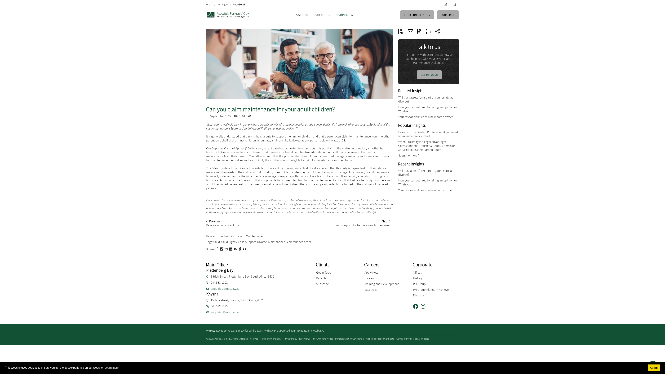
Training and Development (382, 284)
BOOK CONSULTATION (417, 15)
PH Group (419, 284)
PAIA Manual (305, 338)
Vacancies (371, 290)
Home (209, 4)
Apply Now (371, 272)
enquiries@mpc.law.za (225, 289)
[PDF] (401, 31)
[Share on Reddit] (226, 249)
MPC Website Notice (323, 338)
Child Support (247, 242)
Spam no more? (408, 155)
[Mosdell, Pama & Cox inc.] (228, 14)
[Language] (419, 31)
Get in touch (429, 75)
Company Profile (404, 338)
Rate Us (321, 278)
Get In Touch (324, 272)
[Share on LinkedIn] (231, 249)
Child (216, 242)
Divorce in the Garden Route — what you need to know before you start (428, 134)
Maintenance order (298, 242)
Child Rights (229, 242)
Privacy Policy (290, 338)
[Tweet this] (222, 249)
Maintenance (276, 242)
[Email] (410, 31)
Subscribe (322, 284)
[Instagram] (424, 306)
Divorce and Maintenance (246, 236)
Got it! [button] (654, 367)
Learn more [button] (112, 367)
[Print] (428, 31)
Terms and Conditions (271, 338)
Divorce (262, 242)
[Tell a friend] (245, 249)
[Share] (437, 31)
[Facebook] (417, 306)
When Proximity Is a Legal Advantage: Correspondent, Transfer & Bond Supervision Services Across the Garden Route (427, 146)
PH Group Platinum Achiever (431, 290)
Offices (417, 272)
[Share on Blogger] (236, 249)
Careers (369, 278)
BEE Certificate (422, 338)
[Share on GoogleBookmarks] (240, 249)
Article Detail (239, 4)
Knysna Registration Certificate (379, 338)
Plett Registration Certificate (348, 338)
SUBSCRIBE (448, 15)
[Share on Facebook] (217, 249)
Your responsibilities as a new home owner (425, 117)
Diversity (418, 295)
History (417, 278)
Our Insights (222, 4)
